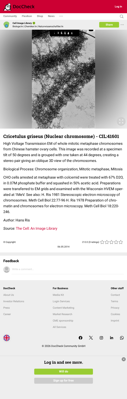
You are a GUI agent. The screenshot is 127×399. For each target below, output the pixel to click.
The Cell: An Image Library (36, 228)
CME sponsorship (63, 320)
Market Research (62, 314)
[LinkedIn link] (111, 338)
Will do (63, 371)
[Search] (121, 16)
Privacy (115, 307)
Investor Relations (13, 301)
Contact (115, 294)
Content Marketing (63, 307)
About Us (8, 294)
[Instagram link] (101, 338)
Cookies (115, 314)
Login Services (61, 301)
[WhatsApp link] (122, 338)
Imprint (115, 320)
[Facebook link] (80, 338)
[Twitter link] (91, 338)
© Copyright (9, 242)
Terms (114, 301)
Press (6, 307)
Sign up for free (63, 380)
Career (7, 314)
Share (109, 24)
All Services (59, 327)
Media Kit (58, 294)
